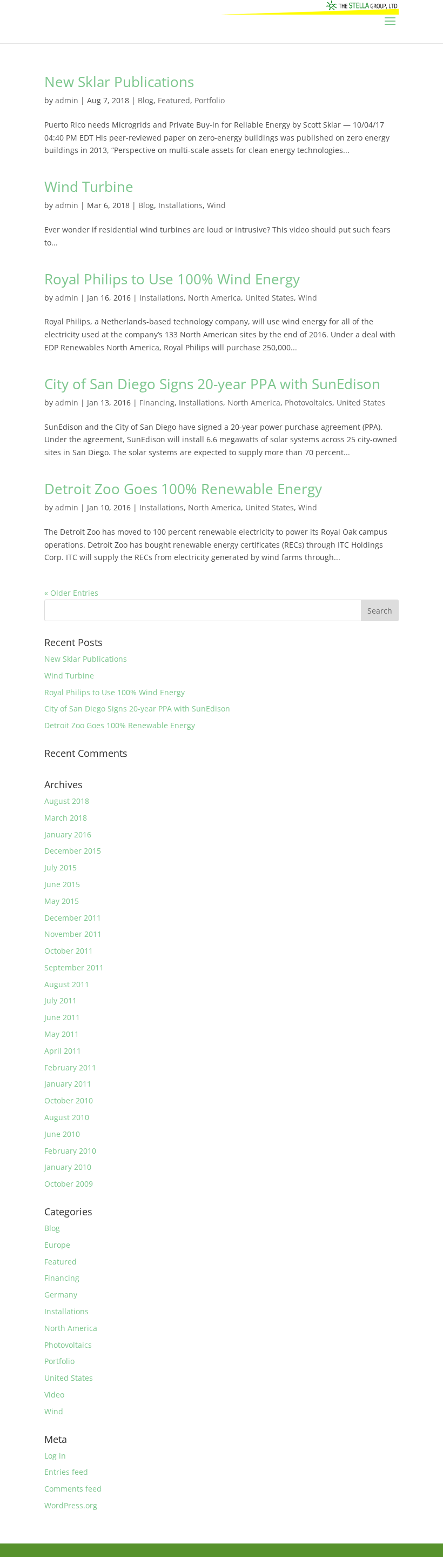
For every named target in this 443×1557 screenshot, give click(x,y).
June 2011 (62, 1017)
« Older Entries (71, 593)
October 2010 (68, 1100)
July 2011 (60, 1000)
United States (269, 297)
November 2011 (73, 934)
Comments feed (73, 1488)
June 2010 (62, 1134)
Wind (216, 205)
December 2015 (72, 851)
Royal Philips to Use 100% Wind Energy (172, 279)
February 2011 (70, 1067)
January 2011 (67, 1084)
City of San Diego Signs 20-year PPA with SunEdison (212, 384)
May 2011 (61, 1034)
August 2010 (66, 1117)
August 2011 (66, 984)
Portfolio (209, 100)
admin (66, 100)
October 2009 (68, 1184)
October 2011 (68, 951)
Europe (57, 1245)
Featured (174, 100)
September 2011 (74, 967)
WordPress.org (70, 1505)
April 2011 (62, 1051)
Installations (180, 205)
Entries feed (66, 1472)
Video (54, 1394)
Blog (145, 100)
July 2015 (60, 867)
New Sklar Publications (119, 81)
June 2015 (62, 884)
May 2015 (61, 901)
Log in (55, 1455)
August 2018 (66, 801)
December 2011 (72, 918)
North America (214, 297)
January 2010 (67, 1167)
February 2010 (70, 1151)
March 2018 (65, 818)
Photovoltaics (308, 402)
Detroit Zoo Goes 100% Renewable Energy (183, 488)
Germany (60, 1294)
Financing (156, 402)
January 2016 (67, 834)
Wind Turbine (88, 186)
